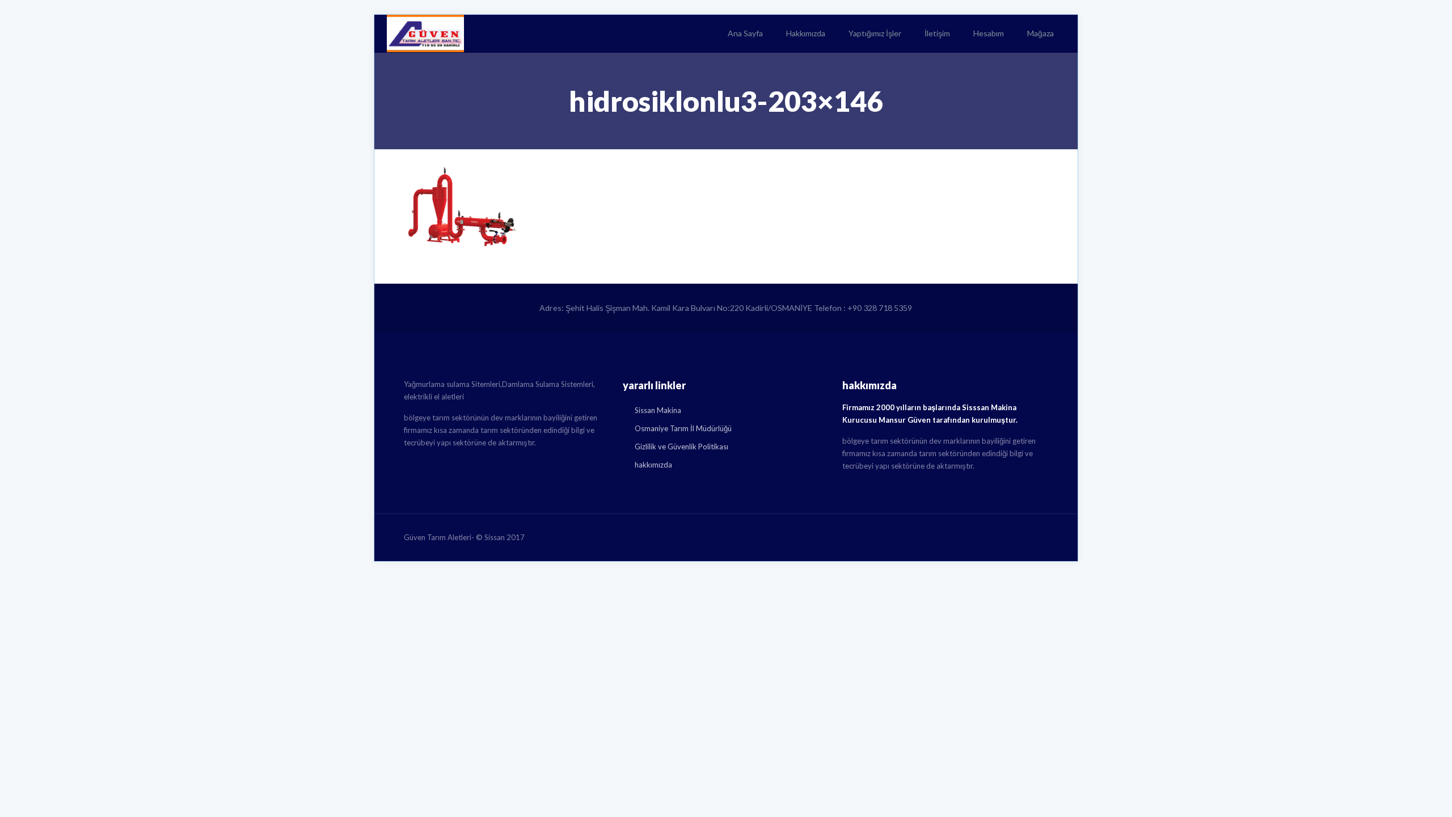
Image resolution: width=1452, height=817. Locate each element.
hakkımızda (653, 464)
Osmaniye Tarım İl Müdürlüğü (683, 428)
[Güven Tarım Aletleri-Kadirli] (425, 33)
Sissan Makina (658, 410)
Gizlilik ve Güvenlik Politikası (681, 446)
